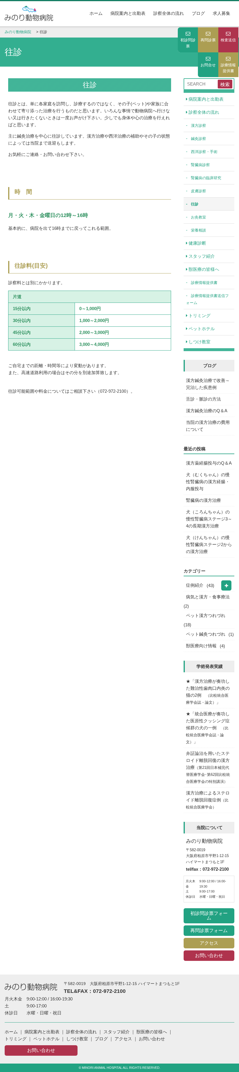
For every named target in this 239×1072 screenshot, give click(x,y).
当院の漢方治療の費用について (208, 426)
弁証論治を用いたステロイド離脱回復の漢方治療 (208, 767)
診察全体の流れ (168, 13)
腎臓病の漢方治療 (203, 500)
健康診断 (196, 243)
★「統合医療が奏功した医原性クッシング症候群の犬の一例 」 (208, 727)
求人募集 (221, 13)
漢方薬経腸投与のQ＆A (209, 463)
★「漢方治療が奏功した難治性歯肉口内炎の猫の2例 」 (208, 692)
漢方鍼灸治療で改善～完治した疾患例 (208, 384)
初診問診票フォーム (209, 915)
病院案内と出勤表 (127, 13)
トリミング (198, 315)
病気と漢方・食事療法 (208, 596)
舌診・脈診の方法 (203, 399)
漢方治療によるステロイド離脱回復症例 (208, 799)
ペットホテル (201, 328)
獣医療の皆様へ (203, 269)
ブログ (198, 13)
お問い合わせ (209, 955)
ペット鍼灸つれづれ (205, 634)
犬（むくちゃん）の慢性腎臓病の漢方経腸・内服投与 (208, 481)
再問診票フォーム (209, 930)
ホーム (96, 13)
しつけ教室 (198, 341)
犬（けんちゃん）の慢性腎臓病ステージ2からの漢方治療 (209, 544)
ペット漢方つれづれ (205, 615)
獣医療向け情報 (201, 645)
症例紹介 (194, 585)
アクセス (209, 943)
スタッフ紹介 (201, 256)
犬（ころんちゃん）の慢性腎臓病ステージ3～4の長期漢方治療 (209, 518)
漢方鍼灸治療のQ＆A (206, 410)
